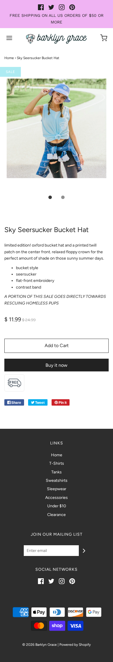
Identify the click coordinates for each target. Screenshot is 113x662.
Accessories (56, 497)
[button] (56, 135)
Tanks (56, 472)
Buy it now (56, 365)
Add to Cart (57, 345)
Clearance (56, 514)
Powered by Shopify (75, 645)
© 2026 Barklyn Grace (39, 645)
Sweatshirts (57, 480)
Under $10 (56, 506)
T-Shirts (56, 463)
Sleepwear (56, 488)
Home (9, 58)
